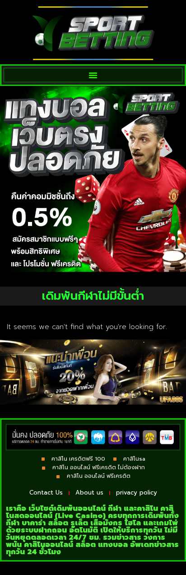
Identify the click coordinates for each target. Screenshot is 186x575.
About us (89, 492)
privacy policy (136, 492)
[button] (93, 75)
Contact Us (46, 492)
